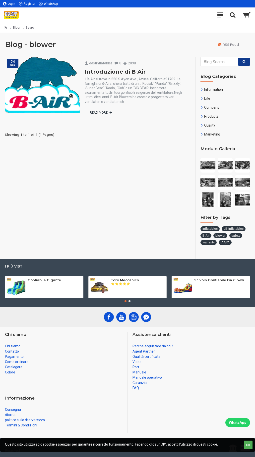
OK (248, 445)
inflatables (210, 228)
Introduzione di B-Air (115, 71)
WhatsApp (238, 422)
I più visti (14, 266)
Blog (16, 27)
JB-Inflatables (234, 228)
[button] (126, 301)
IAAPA (225, 242)
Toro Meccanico (125, 280)
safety (235, 235)
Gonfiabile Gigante (44, 280)
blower (220, 235)
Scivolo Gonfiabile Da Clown (219, 280)
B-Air (205, 235)
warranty (208, 242)
